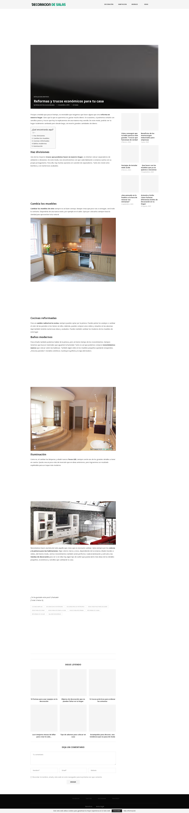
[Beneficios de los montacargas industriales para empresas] (149, 122)
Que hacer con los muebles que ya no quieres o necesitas (149, 167)
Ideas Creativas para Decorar (97, 606)
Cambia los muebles (41, 138)
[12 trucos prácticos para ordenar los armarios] (102, 682)
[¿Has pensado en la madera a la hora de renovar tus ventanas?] (130, 184)
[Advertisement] (94, 25)
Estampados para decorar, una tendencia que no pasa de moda (102, 736)
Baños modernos (40, 143)
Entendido (116, 811)
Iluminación (38, 146)
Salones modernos (55, 614)
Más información (130, 811)
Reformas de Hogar (38, 614)
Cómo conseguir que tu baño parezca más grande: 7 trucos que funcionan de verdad (129, 136)
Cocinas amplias (37, 606)
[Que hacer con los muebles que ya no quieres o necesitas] (149, 154)
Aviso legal (100, 806)
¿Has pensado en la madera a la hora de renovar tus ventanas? (129, 198)
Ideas (146, 4)
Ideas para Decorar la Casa (57, 610)
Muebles (135, 4)
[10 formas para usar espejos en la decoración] (44, 682)
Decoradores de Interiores (75, 606)
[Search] (157, 4)
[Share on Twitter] (72, 656)
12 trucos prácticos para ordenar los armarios (102, 700)
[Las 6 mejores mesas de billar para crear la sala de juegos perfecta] (44, 718)
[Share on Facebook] (70, 656)
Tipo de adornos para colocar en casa (73, 736)
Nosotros (88, 806)
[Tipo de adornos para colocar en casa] (73, 718)
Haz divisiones (39, 135)
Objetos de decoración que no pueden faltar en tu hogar (73, 700)
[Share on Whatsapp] (74, 656)
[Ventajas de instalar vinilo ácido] (130, 154)
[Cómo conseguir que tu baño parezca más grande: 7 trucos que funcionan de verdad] (130, 122)
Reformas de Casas (93, 610)
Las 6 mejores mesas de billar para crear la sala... (44, 736)
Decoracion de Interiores (54, 606)
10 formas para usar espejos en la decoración (44, 700)
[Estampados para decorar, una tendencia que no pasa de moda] (102, 718)
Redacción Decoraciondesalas (45, 105)
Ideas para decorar (38, 610)
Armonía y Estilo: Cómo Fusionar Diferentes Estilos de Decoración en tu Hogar (149, 199)
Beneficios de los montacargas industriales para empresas (147, 136)
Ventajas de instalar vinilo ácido (129, 166)
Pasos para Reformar (77, 610)
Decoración (108, 4)
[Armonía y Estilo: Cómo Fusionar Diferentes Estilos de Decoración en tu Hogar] (149, 184)
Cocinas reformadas (41, 141)
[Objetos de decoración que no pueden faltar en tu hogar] (73, 682)
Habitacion (122, 4)
